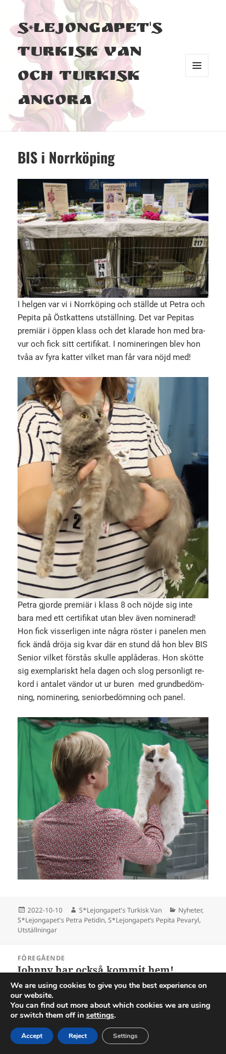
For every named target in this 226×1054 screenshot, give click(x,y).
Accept (31, 1035)
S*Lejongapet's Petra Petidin (61, 920)
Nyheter (190, 910)
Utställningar (37, 930)
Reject (78, 1035)
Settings (125, 1035)
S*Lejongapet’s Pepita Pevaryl (153, 920)
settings (100, 1015)
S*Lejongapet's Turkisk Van (120, 910)
